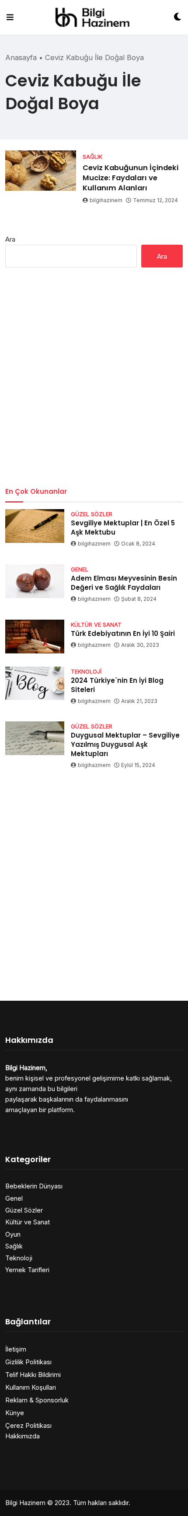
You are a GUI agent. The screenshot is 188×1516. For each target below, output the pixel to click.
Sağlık (14, 1246)
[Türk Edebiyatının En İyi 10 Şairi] (34, 636)
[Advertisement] (94, 377)
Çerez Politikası (28, 1425)
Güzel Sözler (24, 1210)
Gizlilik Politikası (28, 1362)
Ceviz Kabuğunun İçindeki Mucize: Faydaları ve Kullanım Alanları (130, 178)
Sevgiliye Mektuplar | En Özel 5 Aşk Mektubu (123, 527)
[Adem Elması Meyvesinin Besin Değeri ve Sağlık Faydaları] (34, 581)
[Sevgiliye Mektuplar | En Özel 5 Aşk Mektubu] (34, 526)
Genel (14, 1198)
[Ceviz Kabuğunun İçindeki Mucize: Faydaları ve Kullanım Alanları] (40, 170)
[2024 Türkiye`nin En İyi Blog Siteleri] (34, 683)
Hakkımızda (22, 1436)
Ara (10, 239)
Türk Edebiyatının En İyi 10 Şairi (123, 633)
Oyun (13, 1234)
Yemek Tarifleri (27, 1269)
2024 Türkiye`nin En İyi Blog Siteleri (117, 685)
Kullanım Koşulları (30, 1387)
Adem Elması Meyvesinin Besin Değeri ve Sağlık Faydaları (124, 583)
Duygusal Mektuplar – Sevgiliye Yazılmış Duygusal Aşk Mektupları (125, 744)
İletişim (15, 1349)
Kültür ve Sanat (27, 1222)
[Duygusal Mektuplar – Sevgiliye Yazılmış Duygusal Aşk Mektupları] (34, 738)
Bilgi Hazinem (25, 1502)
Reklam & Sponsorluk (37, 1400)
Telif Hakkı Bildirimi (33, 1374)
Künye (14, 1412)
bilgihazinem (106, 200)
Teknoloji (18, 1258)
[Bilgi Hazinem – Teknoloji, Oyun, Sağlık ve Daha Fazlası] (94, 17)
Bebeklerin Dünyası (34, 1186)
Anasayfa (21, 57)
